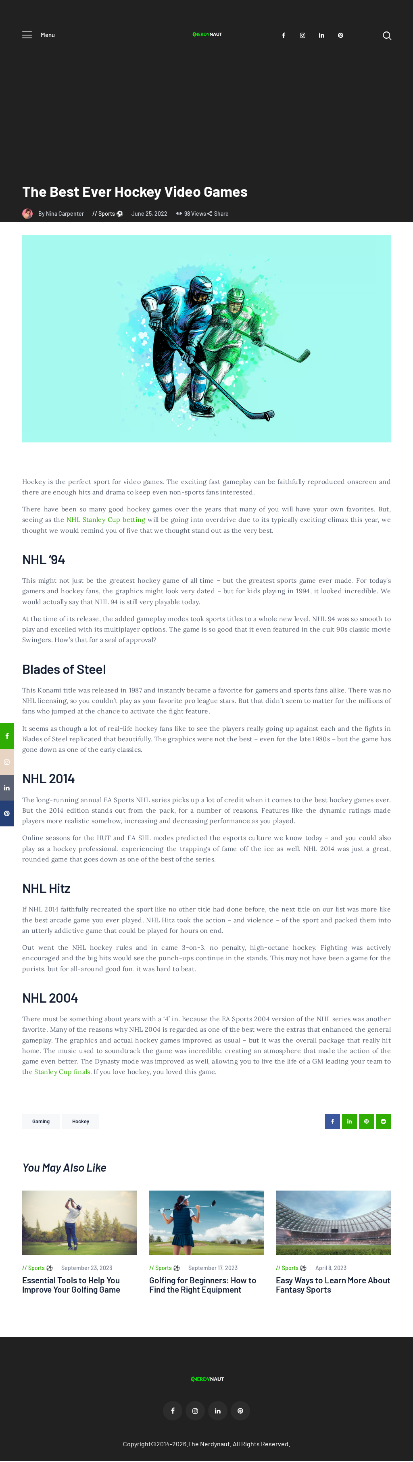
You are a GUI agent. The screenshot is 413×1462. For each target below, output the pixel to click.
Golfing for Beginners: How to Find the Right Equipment (203, 1285)
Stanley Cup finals (62, 1072)
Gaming (41, 1121)
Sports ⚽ (110, 213)
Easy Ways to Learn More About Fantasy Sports (333, 1285)
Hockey (81, 1121)
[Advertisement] (206, 106)
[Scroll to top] (405, 864)
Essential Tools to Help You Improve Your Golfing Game (71, 1285)
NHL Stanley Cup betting (106, 519)
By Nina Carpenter (61, 213)
